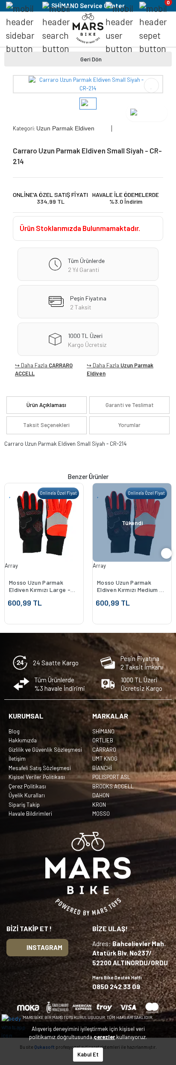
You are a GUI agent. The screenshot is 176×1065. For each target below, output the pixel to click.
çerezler (104, 1036)
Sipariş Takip (24, 804)
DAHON (100, 795)
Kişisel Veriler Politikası (37, 776)
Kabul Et (88, 1054)
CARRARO (104, 749)
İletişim (17, 758)
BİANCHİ (102, 768)
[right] (166, 553)
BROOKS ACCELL (113, 786)
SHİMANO (103, 731)
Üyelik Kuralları (27, 795)
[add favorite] (10, 494)
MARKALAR (110, 716)
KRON (99, 804)
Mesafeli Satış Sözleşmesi (40, 768)
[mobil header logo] (88, 27)
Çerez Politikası (27, 786)
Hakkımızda (23, 740)
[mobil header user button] (119, 28)
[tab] (46, 405)
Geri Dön (91, 59)
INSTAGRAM (44, 947)
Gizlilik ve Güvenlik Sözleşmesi (45, 749)
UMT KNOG (104, 758)
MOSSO (101, 813)
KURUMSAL (26, 716)
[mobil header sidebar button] (20, 28)
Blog (14, 731)
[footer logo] (88, 873)
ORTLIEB (102, 740)
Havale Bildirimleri (30, 813)
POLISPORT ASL (111, 776)
